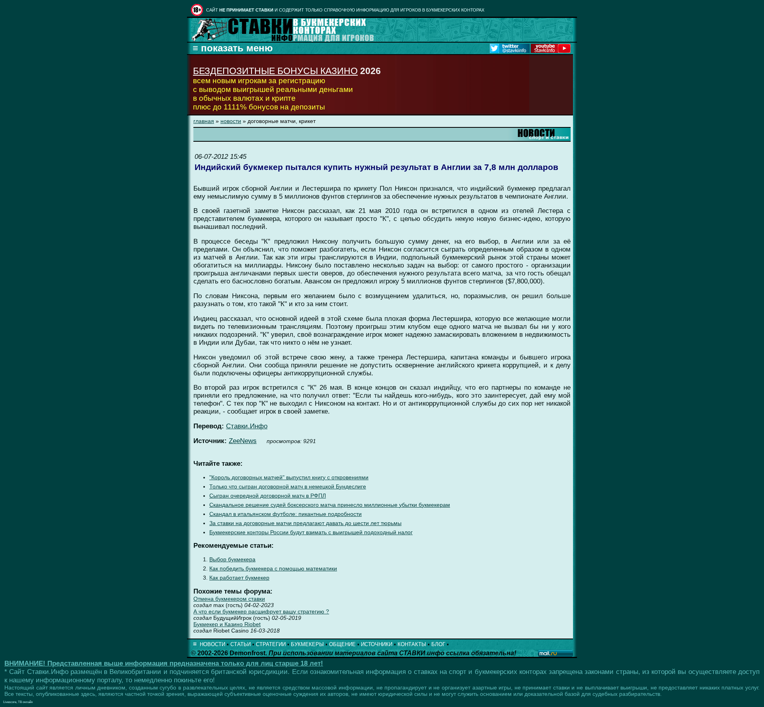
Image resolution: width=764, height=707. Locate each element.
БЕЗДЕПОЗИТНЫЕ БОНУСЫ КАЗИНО (275, 71)
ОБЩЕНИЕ (342, 644)
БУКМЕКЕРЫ (307, 644)
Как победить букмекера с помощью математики (273, 569)
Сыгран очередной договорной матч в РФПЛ (267, 496)
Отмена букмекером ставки (229, 599)
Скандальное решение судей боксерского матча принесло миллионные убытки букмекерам (329, 505)
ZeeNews (243, 441)
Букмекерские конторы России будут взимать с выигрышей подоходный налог (311, 532)
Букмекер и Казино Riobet (227, 624)
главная (203, 121)
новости (230, 121)
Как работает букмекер (239, 578)
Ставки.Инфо (246, 426)
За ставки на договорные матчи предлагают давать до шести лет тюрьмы (305, 523)
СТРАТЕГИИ (271, 644)
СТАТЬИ (240, 644)
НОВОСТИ (212, 644)
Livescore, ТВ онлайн (18, 702)
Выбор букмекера (232, 559)
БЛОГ (438, 644)
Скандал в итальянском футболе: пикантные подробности (285, 514)
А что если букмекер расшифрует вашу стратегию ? (261, 611)
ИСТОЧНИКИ (376, 644)
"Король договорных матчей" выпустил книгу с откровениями (288, 477)
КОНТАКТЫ (412, 644)
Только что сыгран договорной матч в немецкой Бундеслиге (287, 487)
